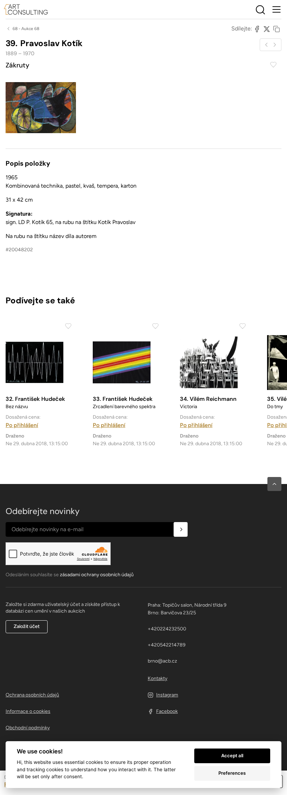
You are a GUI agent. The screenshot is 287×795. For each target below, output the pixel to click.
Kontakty (157, 678)
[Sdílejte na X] (266, 28)
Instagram (167, 695)
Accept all (232, 755)
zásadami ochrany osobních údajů (97, 575)
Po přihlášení (22, 425)
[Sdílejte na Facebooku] (256, 28)
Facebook (167, 711)
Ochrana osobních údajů (32, 695)
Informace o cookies (28, 711)
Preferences (232, 773)
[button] (274, 484)
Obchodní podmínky (28, 728)
